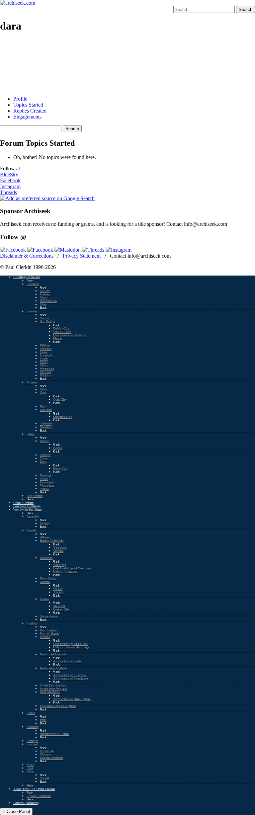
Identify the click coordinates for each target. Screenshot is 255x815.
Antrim (44, 441)
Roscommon (48, 301)
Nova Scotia (48, 578)
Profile (20, 99)
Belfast (57, 448)
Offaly (44, 365)
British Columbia (51, 540)
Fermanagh (47, 482)
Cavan (44, 458)
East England (48, 630)
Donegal (45, 475)
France (31, 713)
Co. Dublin (47, 321)
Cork (43, 392)
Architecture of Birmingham (72, 699)
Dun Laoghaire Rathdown (70, 335)
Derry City (60, 468)
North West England (53, 668)
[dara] (25, 87)
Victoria (58, 551)
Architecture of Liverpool (70, 675)
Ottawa (57, 589)
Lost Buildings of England (58, 706)
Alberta (44, 537)
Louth (44, 359)
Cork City (60, 399)
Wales (30, 771)
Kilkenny (46, 349)
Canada (31, 530)
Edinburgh (47, 751)
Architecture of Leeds (67, 661)
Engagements (27, 117)
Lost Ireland (34, 496)
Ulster (31, 434)
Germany (33, 727)
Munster (32, 382)
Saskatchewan (49, 616)
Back (30, 281)
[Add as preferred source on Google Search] (47, 198)
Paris (43, 720)
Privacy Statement (82, 256)
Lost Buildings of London (70, 644)
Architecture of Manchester (71, 678)
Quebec (44, 599)
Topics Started (28, 105)
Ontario (45, 582)
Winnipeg (59, 565)
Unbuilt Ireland (23, 503)
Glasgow (45, 754)
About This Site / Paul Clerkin (34, 789)
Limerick (46, 410)
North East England (53, 654)
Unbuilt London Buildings (71, 647)
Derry (43, 461)
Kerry (43, 406)
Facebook (10, 180)
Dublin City (61, 328)
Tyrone (44, 489)
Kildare (44, 345)
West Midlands (50, 692)
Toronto (58, 592)
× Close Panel (16, 811)
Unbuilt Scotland (51, 758)
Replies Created (29, 111)
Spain (30, 765)
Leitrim (45, 294)
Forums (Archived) (26, 803)
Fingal (57, 338)
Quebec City (61, 609)
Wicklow (46, 375)
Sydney (45, 523)
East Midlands (49, 633)
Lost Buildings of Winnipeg (72, 568)
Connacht (33, 284)
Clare (43, 389)
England (32, 623)
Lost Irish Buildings (27, 506)
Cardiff (44, 778)
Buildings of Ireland (26, 277)
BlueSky (9, 174)
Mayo (43, 297)
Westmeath (47, 368)
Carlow (44, 318)
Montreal (59, 606)
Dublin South (62, 332)
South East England (53, 685)
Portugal (32, 741)
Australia (33, 516)
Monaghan (47, 485)
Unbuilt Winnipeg (65, 571)
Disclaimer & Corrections (26, 256)
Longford (46, 355)
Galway (45, 291)
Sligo (43, 304)
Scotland (32, 744)
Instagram (10, 186)
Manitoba (46, 558)
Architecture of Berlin (54, 734)
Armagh (45, 455)
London (45, 637)
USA (30, 768)
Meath (44, 362)
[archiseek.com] (17, 3)
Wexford (45, 372)
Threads (8, 192)
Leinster (32, 311)
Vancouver (60, 547)
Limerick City (62, 417)
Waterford (46, 427)
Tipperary (46, 424)
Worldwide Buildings (27, 509)
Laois (43, 352)
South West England (53, 689)
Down (44, 479)
